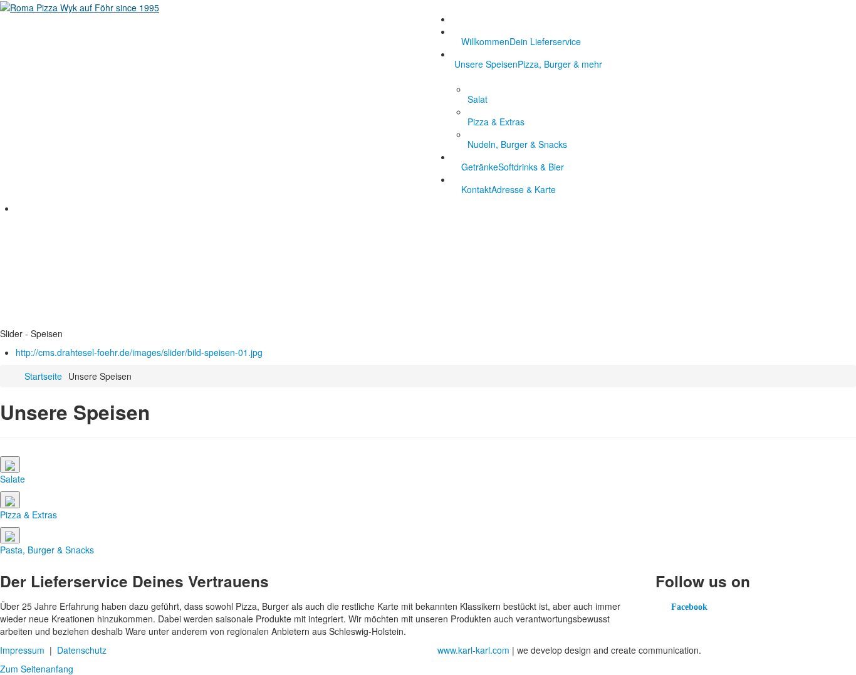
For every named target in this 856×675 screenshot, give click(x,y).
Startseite (43, 376)
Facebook (689, 607)
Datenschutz (82, 650)
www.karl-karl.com (473, 650)
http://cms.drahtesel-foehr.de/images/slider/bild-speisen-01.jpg (139, 352)
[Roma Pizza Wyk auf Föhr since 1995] (79, 6)
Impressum (22, 650)
